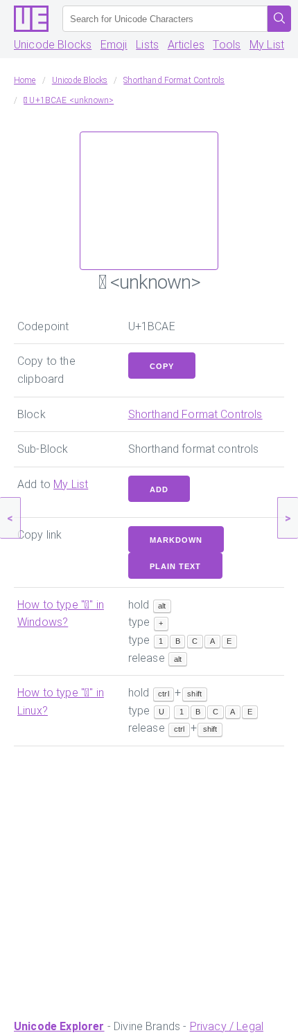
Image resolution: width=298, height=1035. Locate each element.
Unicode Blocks (52, 44)
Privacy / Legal (226, 1026)
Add (159, 489)
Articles (186, 44)
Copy (162, 366)
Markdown (176, 540)
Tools (226, 44)
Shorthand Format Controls (195, 414)
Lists (147, 44)
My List (266, 44)
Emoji (114, 44)
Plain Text (175, 566)
